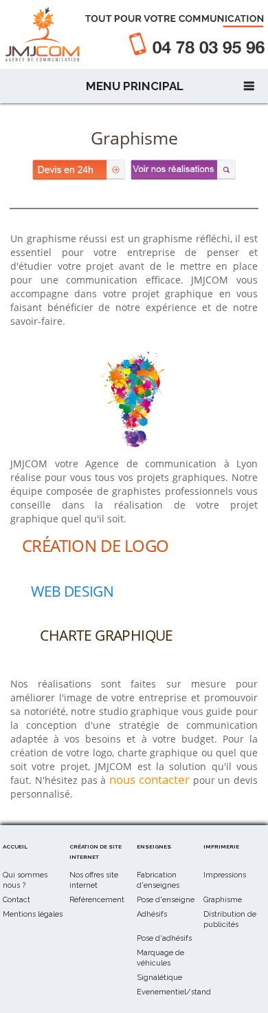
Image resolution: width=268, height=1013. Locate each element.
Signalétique (159, 977)
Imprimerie (221, 846)
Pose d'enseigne (165, 899)
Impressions (224, 875)
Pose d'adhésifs (164, 938)
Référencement (96, 899)
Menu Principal (134, 86)
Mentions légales (33, 914)
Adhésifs (152, 914)
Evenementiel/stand (174, 992)
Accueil (15, 846)
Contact (16, 899)
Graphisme (222, 899)
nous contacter (149, 779)
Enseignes (154, 846)
